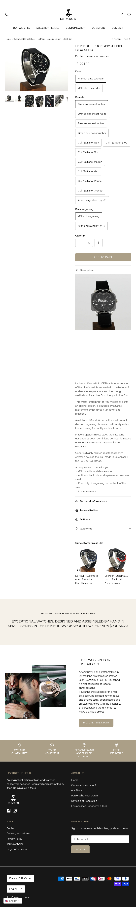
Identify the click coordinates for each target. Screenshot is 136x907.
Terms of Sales (15, 843)
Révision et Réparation (84, 800)
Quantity (80, 235)
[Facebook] (6, 3)
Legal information (17, 849)
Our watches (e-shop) (83, 785)
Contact (11, 828)
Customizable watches (23, 39)
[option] (36, 67)
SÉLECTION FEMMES (47, 28)
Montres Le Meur (21, 897)
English (124, 3)
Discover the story (96, 722)
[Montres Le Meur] (68, 14)
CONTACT (117, 28)
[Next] (64, 67)
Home (8, 39)
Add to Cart (103, 257)
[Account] (121, 14)
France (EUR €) (109, 3)
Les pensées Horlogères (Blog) (89, 806)
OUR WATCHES (21, 28)
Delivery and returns (18, 833)
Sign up (80, 849)
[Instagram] (11, 3)
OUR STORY (98, 28)
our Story (76, 790)
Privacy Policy (14, 838)
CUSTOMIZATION (75, 28)
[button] (12, 901)
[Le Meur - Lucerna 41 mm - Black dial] (88, 559)
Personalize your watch (84, 795)
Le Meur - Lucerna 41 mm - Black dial (54, 39)
